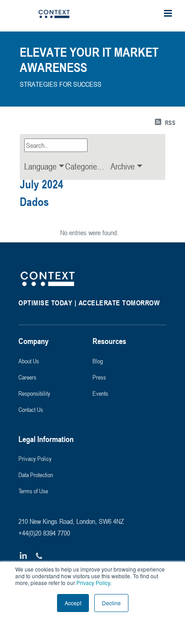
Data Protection (35, 474)
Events (100, 393)
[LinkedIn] (23, 556)
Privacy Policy (92, 582)
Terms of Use (33, 491)
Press (99, 377)
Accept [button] (73, 603)
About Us (28, 361)
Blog (97, 361)
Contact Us (30, 409)
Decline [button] (111, 603)
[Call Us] (39, 556)
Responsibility (34, 393)
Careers (27, 377)
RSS (170, 122)
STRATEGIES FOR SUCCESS (60, 84)
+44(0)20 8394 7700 (44, 532)
